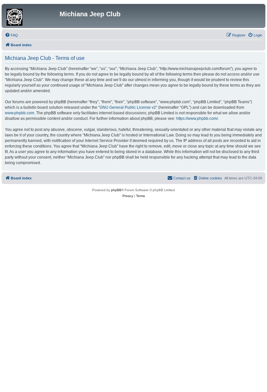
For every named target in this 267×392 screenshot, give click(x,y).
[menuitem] (11, 35)
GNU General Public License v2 (128, 107)
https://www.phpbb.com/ (197, 118)
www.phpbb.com (19, 113)
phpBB (116, 190)
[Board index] (31, 16)
